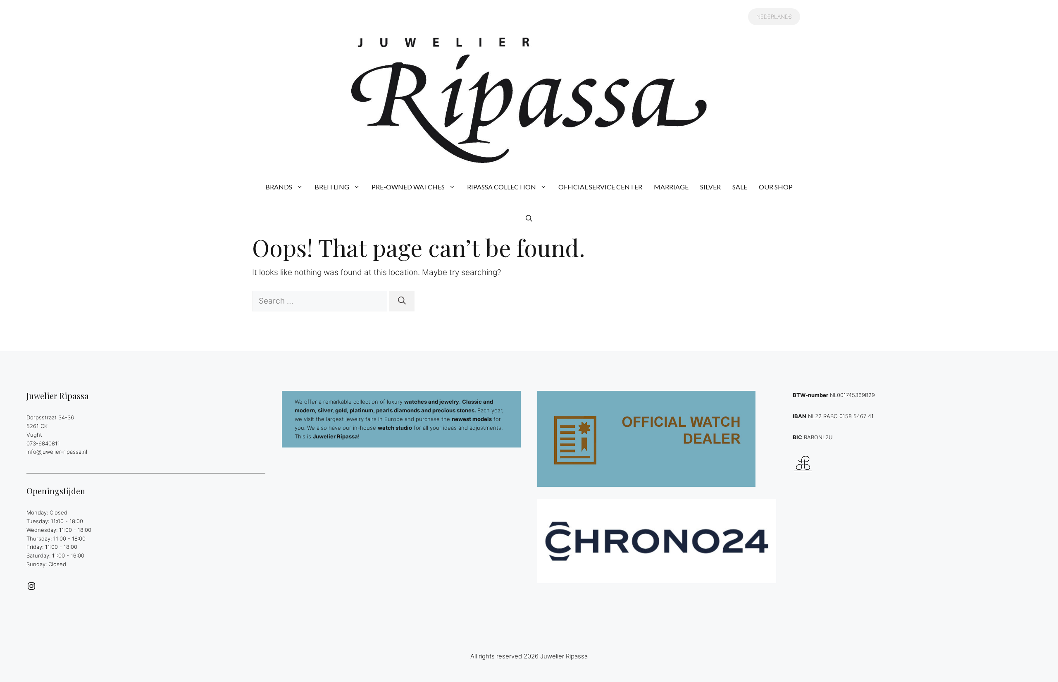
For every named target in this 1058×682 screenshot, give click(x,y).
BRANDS (278, 187)
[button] (529, 218)
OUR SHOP (776, 187)
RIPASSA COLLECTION (501, 187)
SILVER (710, 187)
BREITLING (332, 187)
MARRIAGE (671, 187)
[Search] (402, 301)
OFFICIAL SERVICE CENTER (600, 187)
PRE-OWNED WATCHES (408, 187)
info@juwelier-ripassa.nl (56, 451)
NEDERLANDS (774, 16)
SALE (739, 187)
